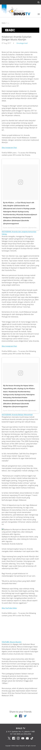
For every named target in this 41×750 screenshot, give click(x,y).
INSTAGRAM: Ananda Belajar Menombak (17, 414)
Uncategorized (22, 43)
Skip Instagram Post (9, 147)
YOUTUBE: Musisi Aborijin (11, 642)
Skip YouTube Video (9, 608)
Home (4, 23)
